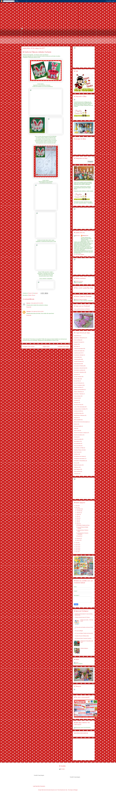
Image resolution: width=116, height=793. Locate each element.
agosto (78, 514)
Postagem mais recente (28, 346)
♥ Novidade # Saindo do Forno (82, 525)
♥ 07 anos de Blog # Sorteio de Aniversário (84, 633)
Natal (75, 428)
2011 (76, 551)
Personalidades (77, 443)
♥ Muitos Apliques (84, 648)
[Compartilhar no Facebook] (46, 293)
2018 (76, 505)
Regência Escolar (78, 465)
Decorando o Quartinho (79, 372)
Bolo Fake (76, 346)
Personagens (77, 441)
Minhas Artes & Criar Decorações (81, 421)
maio (77, 520)
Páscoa (33, 295)
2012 (76, 549)
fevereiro (78, 538)
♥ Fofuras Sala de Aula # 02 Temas (82, 617)
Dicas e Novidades (78, 385)
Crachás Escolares (78, 361)
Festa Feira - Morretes (78, 393)
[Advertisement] (86, 749)
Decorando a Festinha (78, 365)
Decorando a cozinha (78, 370)
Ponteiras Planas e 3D (79, 450)
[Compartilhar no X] (44, 293)
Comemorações (77, 359)
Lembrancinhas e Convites (79, 409)
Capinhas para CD (78, 352)
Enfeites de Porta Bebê (79, 389)
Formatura (76, 400)
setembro (78, 512)
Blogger (76, 789)
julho (77, 516)
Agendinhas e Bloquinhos (79, 337)
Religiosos (76, 467)
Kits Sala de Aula (77, 404)
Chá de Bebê (77, 357)
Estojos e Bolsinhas (78, 391)
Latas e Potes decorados (79, 406)
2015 (76, 544)
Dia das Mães (77, 378)
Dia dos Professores (78, 383)
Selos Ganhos (77, 469)
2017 (76, 507)
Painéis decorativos (78, 434)
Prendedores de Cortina (79, 456)
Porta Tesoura (77, 452)
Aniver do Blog (77, 340)
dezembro (78, 509)
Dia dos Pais (76, 380)
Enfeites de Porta (77, 387)
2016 (76, 542)
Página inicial (46, 346)
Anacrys (28, 303)
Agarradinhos (77, 335)
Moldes (29, 295)
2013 (76, 548)
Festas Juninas (77, 396)
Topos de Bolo (77, 471)
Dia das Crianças (77, 376)
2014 (76, 546)
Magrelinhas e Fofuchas (79, 415)
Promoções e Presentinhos (80, 460)
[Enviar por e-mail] (41, 293)
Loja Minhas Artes (78, 413)
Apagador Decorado (78, 342)
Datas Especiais (77, 363)
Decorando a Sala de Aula (79, 368)
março (77, 523)
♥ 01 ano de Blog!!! (79, 630)
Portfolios (76, 454)
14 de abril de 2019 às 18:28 (37, 311)
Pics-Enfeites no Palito (79, 447)
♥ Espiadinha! (79, 536)
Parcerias (76, 437)
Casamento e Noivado (79, 355)
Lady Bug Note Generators (39, 786)
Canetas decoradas (78, 350)
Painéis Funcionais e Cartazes (80, 432)
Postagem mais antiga (63, 346)
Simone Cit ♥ (85, 235)
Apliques (76, 344)
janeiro (78, 540)
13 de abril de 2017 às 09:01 (37, 303)
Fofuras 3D (76, 398)
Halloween (76, 402)
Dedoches (76, 374)
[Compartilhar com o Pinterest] (47, 293)
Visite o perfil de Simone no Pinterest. (82, 309)
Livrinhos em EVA (78, 411)
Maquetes (76, 417)
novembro (78, 510)
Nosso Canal (77, 430)
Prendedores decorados (79, 458)
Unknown (28, 311)
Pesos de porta (77, 445)
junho (77, 518)
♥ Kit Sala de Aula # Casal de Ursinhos (83, 638)
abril (77, 521)
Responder (28, 307)
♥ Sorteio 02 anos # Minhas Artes (82, 635)
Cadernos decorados (78, 348)
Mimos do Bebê (77, 419)
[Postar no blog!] (43, 293)
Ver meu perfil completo (79, 254)
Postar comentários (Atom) (47, 351)
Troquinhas (76, 473)
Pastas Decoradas (78, 439)
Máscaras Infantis (77, 426)
